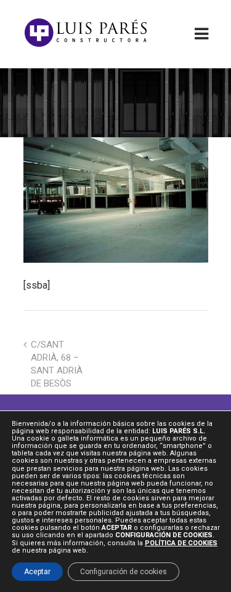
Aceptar (37, 571)
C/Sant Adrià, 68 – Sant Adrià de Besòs (57, 364)
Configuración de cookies (123, 571)
